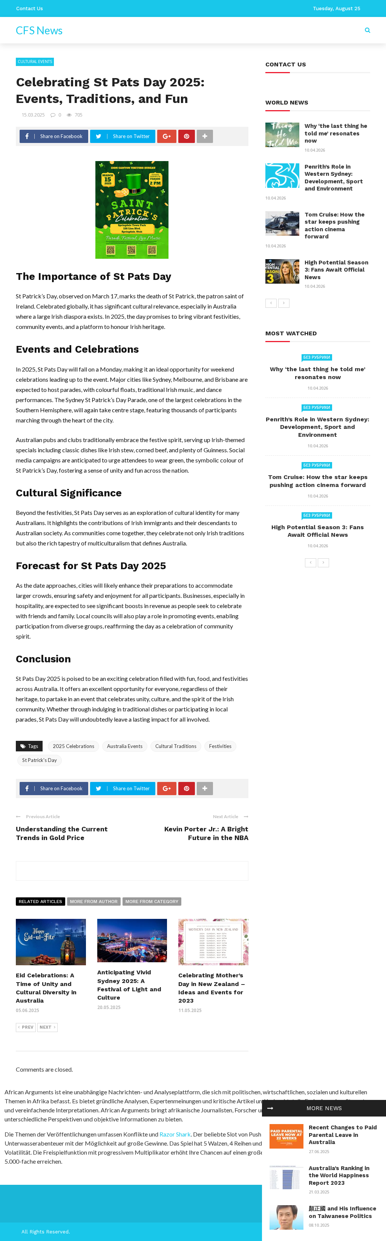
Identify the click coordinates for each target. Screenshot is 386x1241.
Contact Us (29, 8)
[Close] (270, 1108)
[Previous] (271, 303)
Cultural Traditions (175, 746)
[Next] (284, 303)
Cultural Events (35, 61)
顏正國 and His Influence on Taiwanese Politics (342, 1212)
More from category (152, 901)
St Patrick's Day (39, 760)
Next (46, 1027)
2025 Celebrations (73, 746)
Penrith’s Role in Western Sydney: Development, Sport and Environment (334, 177)
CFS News (39, 30)
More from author (94, 901)
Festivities (220, 746)
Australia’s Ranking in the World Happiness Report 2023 (339, 1175)
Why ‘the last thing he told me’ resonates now (336, 133)
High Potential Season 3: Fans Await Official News (336, 270)
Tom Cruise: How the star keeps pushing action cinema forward (335, 225)
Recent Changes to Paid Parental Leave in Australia (343, 1135)
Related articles (40, 901)
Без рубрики (316, 357)
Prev (28, 1027)
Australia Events (124, 746)
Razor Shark (175, 1134)
